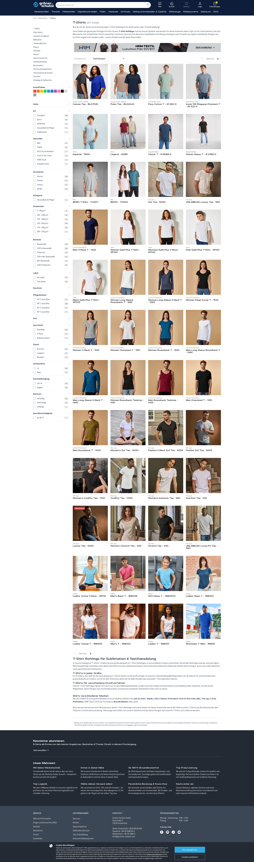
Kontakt (36, 826)
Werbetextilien (41, 11)
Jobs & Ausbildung (80, 834)
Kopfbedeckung (40, 61)
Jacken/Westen (39, 43)
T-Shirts (36, 28)
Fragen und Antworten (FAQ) (45, 822)
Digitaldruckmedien (87, 11)
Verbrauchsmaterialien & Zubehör (149, 11)
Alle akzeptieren (189, 849)
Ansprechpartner (80, 826)
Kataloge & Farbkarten (42, 80)
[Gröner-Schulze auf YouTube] (179, 833)
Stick (215, 11)
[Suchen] (147, 5)
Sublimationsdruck (128, 686)
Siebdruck (206, 11)
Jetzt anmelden (40, 750)
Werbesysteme (190, 11)
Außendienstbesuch (81, 830)
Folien (103, 11)
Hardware (113, 11)
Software (125, 11)
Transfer (55, 11)
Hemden (36, 50)
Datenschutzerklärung (154, 854)
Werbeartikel (68, 11)
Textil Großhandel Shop (166, 676)
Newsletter (38, 830)
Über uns (76, 818)
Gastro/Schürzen (40, 58)
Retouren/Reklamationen (83, 838)
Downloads (37, 838)
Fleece (36, 47)
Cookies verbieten (190, 857)
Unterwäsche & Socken (43, 73)
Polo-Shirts (38, 32)
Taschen (36, 76)
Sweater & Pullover (41, 36)
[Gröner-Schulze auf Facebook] (161, 833)
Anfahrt (76, 822)
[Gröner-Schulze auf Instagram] (167, 833)
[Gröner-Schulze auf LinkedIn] (173, 833)
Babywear (37, 39)
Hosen (36, 54)
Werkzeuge (174, 11)
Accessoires (38, 65)
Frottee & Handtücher (42, 69)
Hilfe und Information (42, 818)
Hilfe (159, 6)
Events (36, 834)
